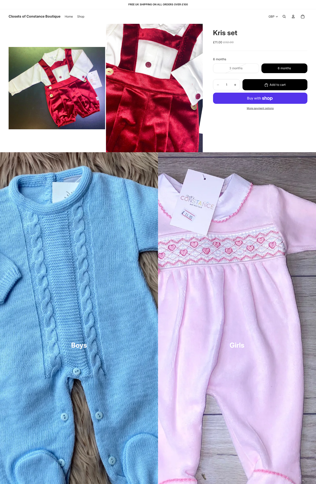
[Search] (284, 16)
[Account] (293, 16)
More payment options (260, 108)
